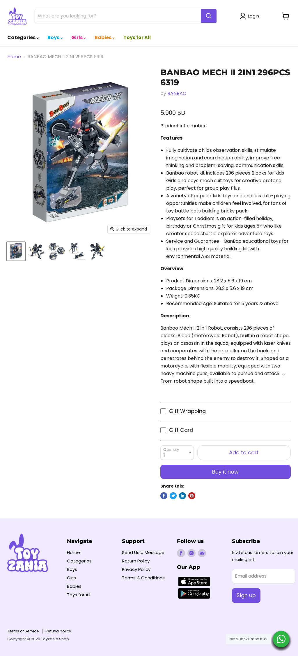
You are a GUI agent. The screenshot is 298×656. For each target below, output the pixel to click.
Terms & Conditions (143, 578)
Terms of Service (23, 631)
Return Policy (136, 561)
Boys (53, 37)
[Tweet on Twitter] (173, 495)
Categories (21, 37)
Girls (77, 37)
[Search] (209, 16)
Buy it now (225, 471)
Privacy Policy (136, 569)
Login (253, 16)
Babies (103, 37)
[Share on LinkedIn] (182, 495)
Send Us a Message (143, 552)
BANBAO (177, 93)
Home (14, 56)
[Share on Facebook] (163, 495)
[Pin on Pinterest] (191, 495)
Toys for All (137, 37)
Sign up (246, 595)
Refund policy (58, 631)
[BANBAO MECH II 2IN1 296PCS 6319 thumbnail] (16, 251)
